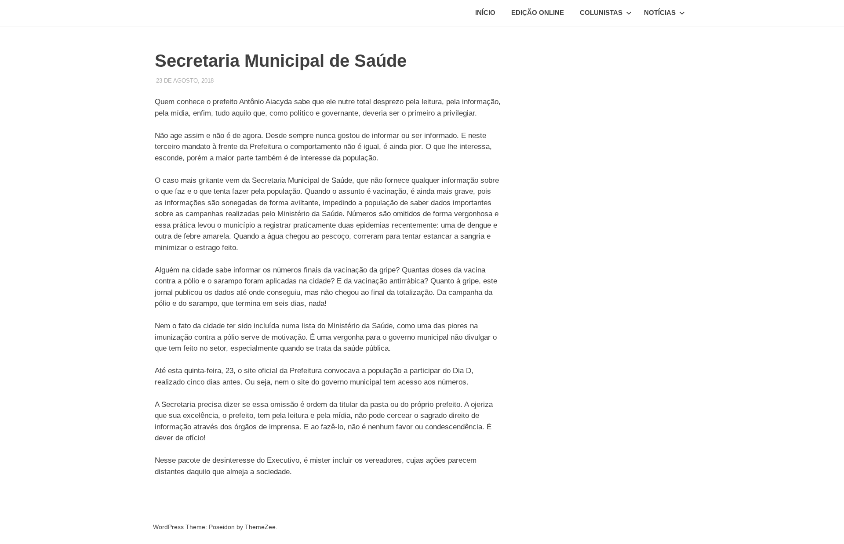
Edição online (537, 12)
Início (485, 12)
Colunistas (601, 12)
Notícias (660, 12)
